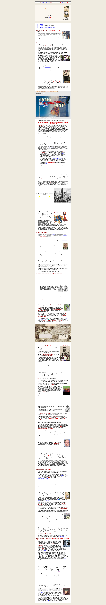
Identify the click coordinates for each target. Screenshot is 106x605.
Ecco (62, 577)
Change (47, 500)
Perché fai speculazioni (40, 25)
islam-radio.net (64, 235)
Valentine (53, 234)
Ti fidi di (37, 26)
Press (39, 500)
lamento (46, 595)
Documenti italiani (63, 2)
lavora (42, 592)
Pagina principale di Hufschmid (45, 2)
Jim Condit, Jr (64, 240)
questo (63, 153)
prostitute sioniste (61, 536)
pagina (48, 600)
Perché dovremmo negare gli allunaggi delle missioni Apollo (46, 27)
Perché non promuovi (40, 24)
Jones (58, 499)
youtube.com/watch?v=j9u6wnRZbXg (43, 478)
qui (49, 17)
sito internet (48, 80)
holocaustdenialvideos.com (55, 39)
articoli (47, 590)
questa (62, 475)
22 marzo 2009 (47, 67)
